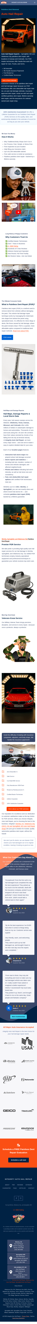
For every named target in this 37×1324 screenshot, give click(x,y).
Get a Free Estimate (9, 80)
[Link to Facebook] (16, 1198)
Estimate (29, 1185)
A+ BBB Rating (13, 246)
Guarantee (7, 1188)
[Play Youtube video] (18, 212)
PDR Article (7, 337)
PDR (13, 1185)
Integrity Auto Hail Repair (18, 1179)
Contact (31, 1188)
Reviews (20, 1185)
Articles (22, 1188)
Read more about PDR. (21, 331)
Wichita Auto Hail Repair (18, 1280)
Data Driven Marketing (18, 1318)
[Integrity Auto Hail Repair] (4, 3)
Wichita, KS (20, 824)
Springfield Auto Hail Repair (23, 1282)
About (7, 1185)
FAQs (15, 1188)
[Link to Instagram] (20, 1198)
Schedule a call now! (18, 1160)
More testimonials (18, 1017)
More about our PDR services (18, 809)
